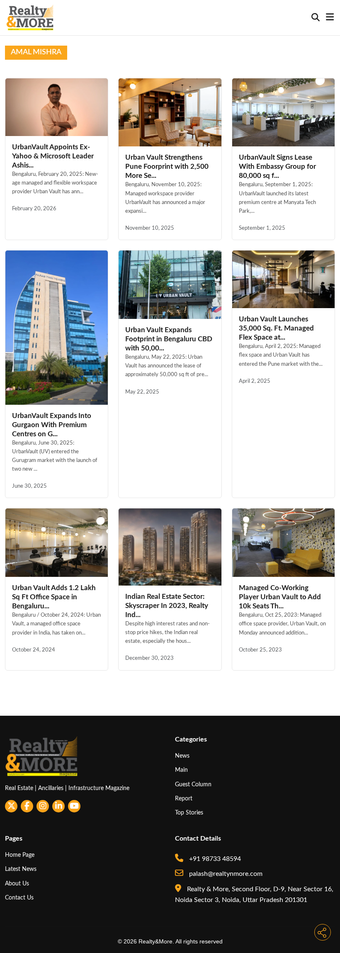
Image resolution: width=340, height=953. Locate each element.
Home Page (19, 855)
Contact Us (19, 898)
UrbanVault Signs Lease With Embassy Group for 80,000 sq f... (277, 166)
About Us (17, 883)
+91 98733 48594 (214, 859)
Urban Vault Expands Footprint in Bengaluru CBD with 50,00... (168, 339)
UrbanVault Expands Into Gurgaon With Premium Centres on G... (51, 425)
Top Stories (189, 813)
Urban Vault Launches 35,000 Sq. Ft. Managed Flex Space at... (276, 328)
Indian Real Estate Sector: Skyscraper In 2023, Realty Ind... (166, 605)
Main (181, 770)
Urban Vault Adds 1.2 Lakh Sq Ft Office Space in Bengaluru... (54, 597)
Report (183, 798)
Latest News (20, 869)
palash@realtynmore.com (224, 873)
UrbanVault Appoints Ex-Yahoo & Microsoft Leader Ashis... (53, 156)
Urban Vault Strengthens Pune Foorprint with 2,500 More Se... (167, 166)
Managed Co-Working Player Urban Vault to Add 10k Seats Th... (280, 597)
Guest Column (193, 784)
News (182, 756)
